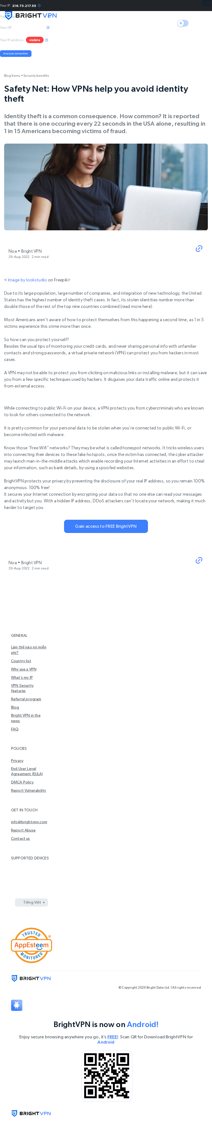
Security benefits (36, 76)
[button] (199, 249)
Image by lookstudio (27, 280)
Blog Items (12, 76)
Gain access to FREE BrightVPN (106, 526)
